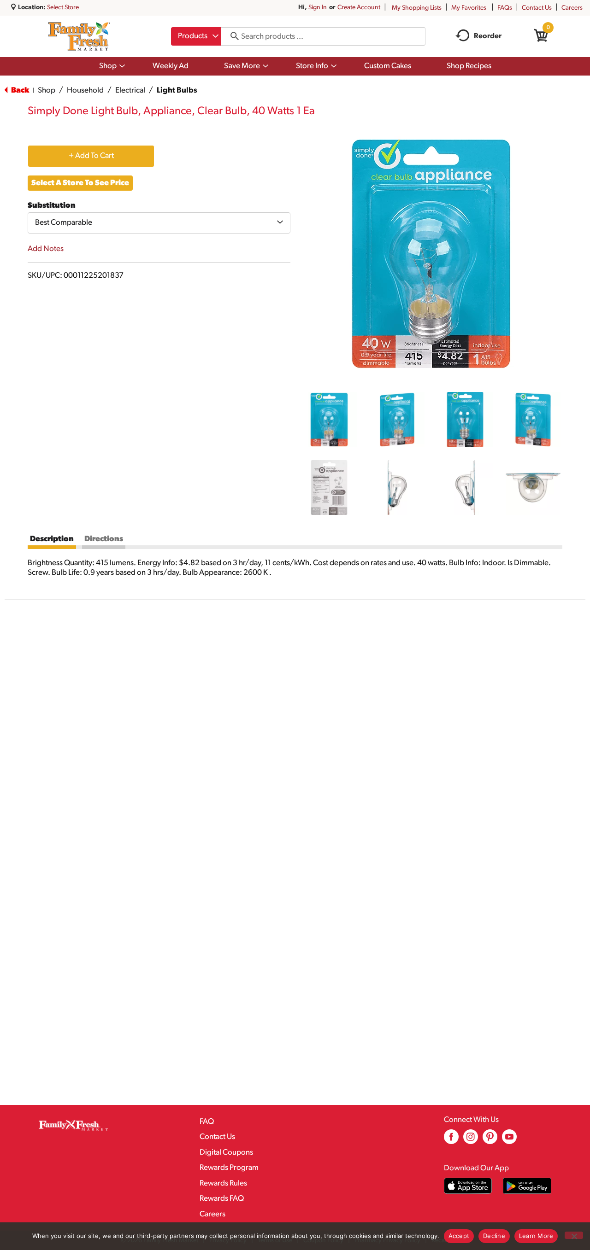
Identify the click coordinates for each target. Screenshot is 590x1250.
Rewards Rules (223, 1183)
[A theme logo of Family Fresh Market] (79, 36)
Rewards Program (229, 1168)
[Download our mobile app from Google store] (527, 1186)
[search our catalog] (231, 36)
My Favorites (468, 8)
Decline (494, 1235)
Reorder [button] (488, 36)
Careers (572, 8)
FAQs (504, 8)
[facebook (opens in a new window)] (451, 1140)
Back (19, 90)
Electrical (130, 90)
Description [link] (52, 539)
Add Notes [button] (46, 249)
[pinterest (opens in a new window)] (490, 1140)
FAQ (207, 1122)
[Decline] (574, 1235)
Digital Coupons (226, 1153)
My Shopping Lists (417, 8)
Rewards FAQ (222, 1199)
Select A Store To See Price (80, 183)
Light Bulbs (177, 90)
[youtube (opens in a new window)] (509, 1140)
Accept (459, 1235)
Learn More (536, 1235)
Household (85, 90)
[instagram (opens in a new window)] (470, 1140)
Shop (46, 90)
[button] (329, 419)
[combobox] (196, 36)
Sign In (317, 7)
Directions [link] (103, 539)
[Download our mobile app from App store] (468, 1186)
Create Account (358, 7)
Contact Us (537, 8)
